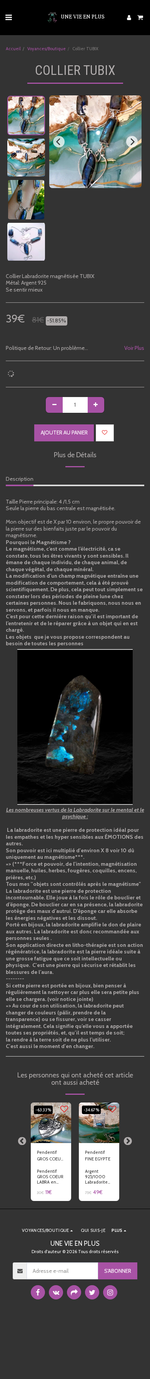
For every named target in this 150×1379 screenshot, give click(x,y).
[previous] (59, 142)
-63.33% (43, 1110)
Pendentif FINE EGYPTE (97, 1156)
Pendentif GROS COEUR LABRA (50, 1156)
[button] (8, 17)
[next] (132, 142)
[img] (51, 1123)
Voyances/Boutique (46, 48)
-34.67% (91, 1110)
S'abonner (117, 1270)
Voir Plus (134, 348)
